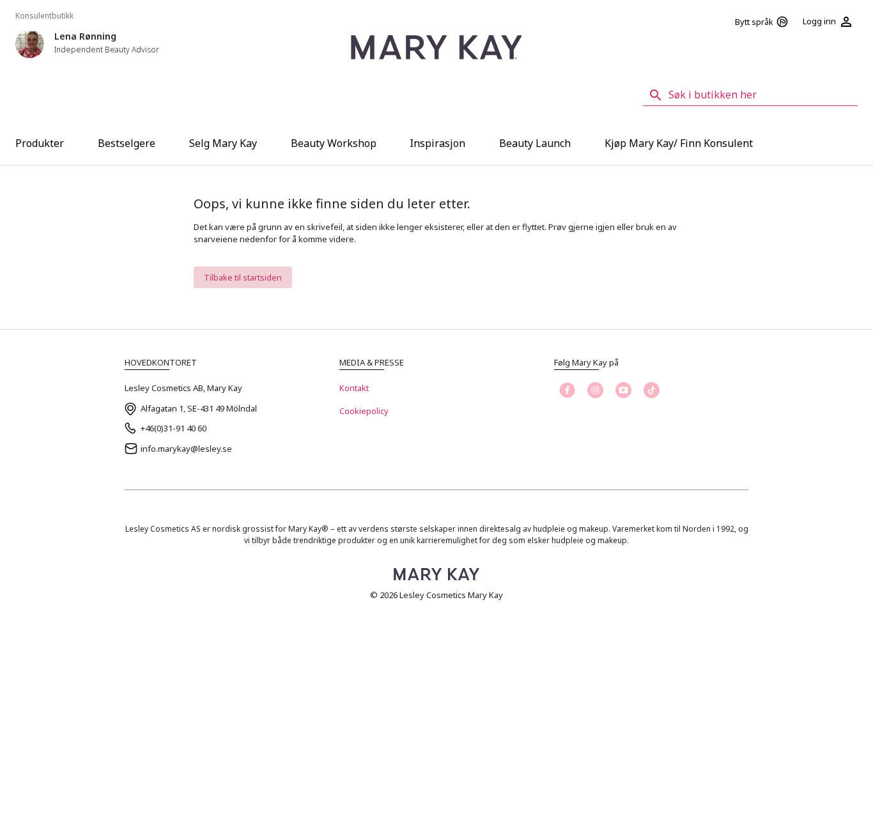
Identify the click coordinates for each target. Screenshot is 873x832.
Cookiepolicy (364, 411)
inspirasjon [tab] (437, 143)
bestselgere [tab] (126, 143)
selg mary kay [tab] (223, 143)
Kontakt (354, 388)
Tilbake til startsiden (243, 277)
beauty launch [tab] (535, 143)
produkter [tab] (39, 143)
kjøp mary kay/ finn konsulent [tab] (679, 143)
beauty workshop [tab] (333, 143)
